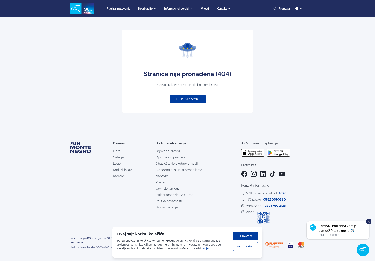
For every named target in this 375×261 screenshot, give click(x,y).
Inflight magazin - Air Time (174, 195)
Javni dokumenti (167, 188)
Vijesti (205, 8)
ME (296, 8)
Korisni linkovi (122, 170)
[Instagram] (254, 174)
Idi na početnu (190, 99)
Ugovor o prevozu (169, 151)
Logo (117, 163)
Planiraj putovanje (118, 8)
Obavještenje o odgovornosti (177, 163)
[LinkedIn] (263, 174)
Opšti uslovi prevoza (170, 157)
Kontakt (222, 8)
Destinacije (145, 8)
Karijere (118, 176)
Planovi (161, 182)
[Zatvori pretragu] (288, 9)
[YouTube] (282, 174)
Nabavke (162, 176)
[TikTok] (272, 174)
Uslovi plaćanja (167, 207)
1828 (282, 193)
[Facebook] (244, 174)
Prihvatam (245, 236)
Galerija (118, 157)
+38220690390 (274, 199)
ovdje (205, 248)
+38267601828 (274, 206)
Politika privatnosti (169, 201)
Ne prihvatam (245, 246)
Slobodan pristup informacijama (179, 170)
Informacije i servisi (176, 8)
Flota (116, 151)
